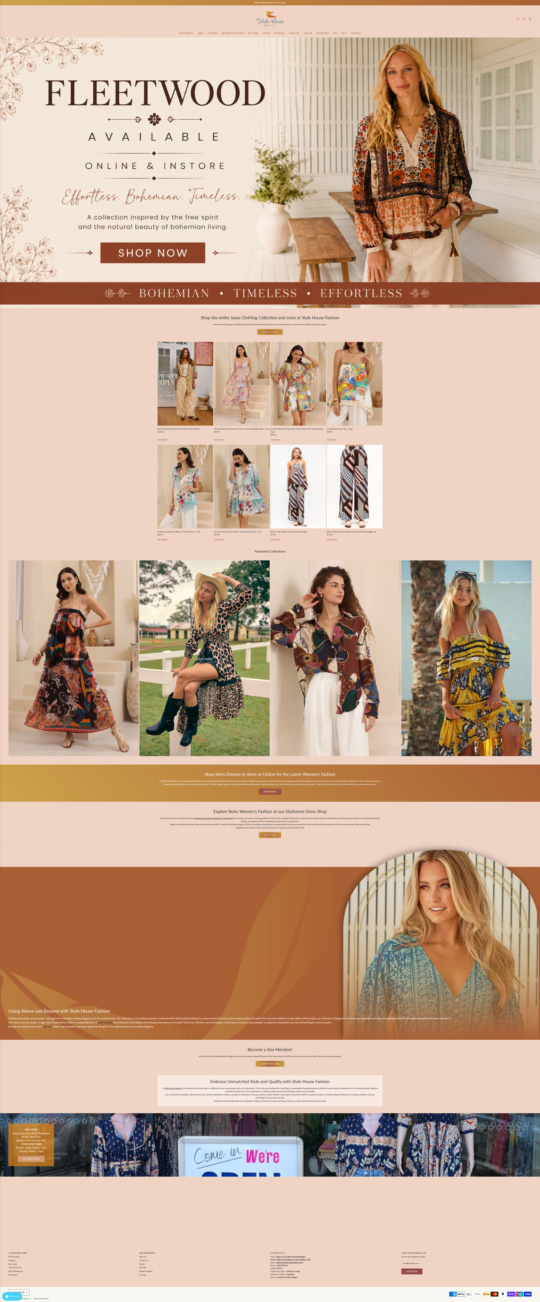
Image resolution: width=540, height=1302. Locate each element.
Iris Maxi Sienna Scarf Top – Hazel (340, 429)
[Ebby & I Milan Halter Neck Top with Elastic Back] (298, 486)
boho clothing (105, 1022)
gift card (47, 1026)
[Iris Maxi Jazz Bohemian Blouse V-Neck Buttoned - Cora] (185, 486)
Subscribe (412, 1271)
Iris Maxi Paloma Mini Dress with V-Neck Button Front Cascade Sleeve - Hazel (297, 430)
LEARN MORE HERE (270, 1064)
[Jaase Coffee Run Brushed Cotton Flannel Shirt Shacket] (185, 384)
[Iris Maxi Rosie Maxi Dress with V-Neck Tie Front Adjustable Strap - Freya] (242, 384)
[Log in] (524, 19)
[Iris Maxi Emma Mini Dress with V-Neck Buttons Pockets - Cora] (242, 486)
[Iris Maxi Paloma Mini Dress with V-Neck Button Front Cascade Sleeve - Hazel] (298, 384)
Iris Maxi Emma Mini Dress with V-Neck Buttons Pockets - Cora (238, 532)
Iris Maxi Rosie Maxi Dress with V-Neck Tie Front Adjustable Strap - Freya (241, 429)
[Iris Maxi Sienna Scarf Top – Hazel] (354, 384)
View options (162, 439)
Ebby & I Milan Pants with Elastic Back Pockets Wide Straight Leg (351, 532)
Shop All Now (270, 332)
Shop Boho (270, 791)
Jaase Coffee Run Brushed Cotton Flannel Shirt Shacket (179, 429)
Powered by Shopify (41, 1298)
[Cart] (530, 19)
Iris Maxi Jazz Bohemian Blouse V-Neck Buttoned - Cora (179, 532)
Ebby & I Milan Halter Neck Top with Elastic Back (288, 532)
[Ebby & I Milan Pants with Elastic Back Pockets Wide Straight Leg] (354, 486)
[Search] (518, 19)
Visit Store (270, 835)
